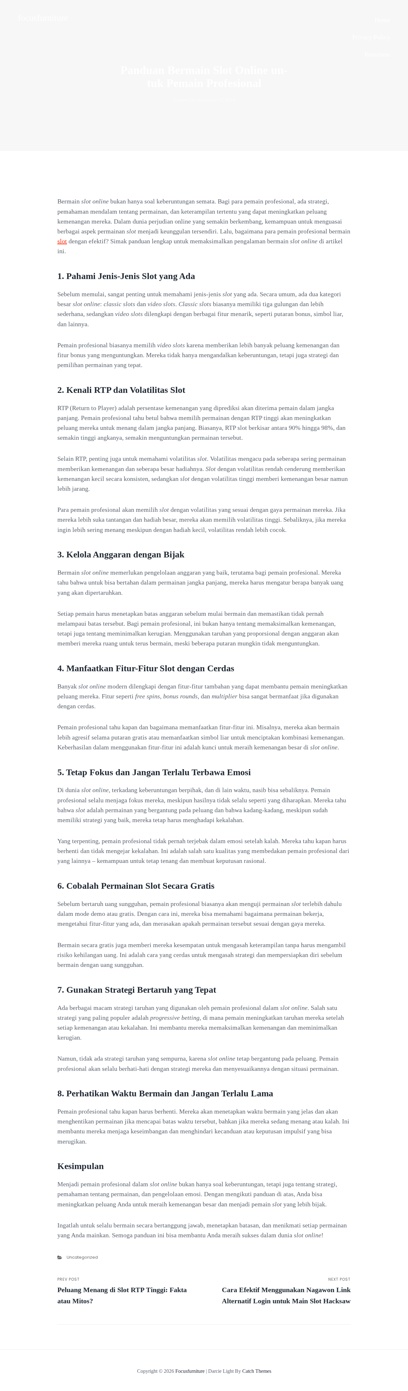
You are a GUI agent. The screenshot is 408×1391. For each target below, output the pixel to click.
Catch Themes (256, 1371)
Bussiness (377, 54)
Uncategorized (82, 1257)
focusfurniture (43, 18)
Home (382, 19)
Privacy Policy (371, 36)
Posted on (204, 100)
